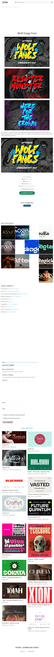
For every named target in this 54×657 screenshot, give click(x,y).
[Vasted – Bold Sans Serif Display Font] (40, 485)
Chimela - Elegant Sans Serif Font (37, 582)
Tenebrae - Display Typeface (36, 559)
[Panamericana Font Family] (8, 261)
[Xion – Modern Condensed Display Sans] (40, 595)
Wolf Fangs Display (25, 362)
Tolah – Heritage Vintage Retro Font (12, 600)
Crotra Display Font (16, 296)
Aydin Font (10, 301)
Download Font (28, 193)
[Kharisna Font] (8, 247)
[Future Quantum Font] (40, 507)
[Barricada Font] (14, 538)
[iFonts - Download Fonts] (6, 2)
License (22, 186)
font (17, 362)
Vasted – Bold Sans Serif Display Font (38, 494)
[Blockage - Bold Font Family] (14, 481)
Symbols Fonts (18, 469)
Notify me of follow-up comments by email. (14, 415)
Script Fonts (11, 469)
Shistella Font (9, 306)
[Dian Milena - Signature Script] (14, 613)
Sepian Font (5, 445)
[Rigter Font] (46, 247)
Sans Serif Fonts (38, 496)
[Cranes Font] (8, 232)
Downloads (25, 183)
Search (15, 2)
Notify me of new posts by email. (12, 418)
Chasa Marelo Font (11, 312)
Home (2, 6)
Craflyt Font (5, 513)
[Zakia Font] (40, 439)
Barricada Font (6, 555)
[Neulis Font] (46, 232)
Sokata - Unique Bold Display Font (12, 577)
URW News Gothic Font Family (12, 291)
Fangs (13, 362)
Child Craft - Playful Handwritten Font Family (38, 628)
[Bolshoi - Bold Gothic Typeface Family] (40, 462)
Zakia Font (31, 449)
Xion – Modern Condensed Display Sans (39, 604)
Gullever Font (6, 467)
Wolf (19, 362)
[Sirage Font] (32, 247)
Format (26, 181)
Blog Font (10, 299)
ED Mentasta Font (15, 309)
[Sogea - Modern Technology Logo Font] (22, 232)
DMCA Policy (31, 651)
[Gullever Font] (14, 458)
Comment (5, 380)
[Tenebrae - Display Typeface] (40, 541)
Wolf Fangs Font (35, 362)
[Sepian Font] (14, 437)
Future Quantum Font (34, 517)
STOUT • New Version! (12, 304)
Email (4, 408)
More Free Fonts (27, 428)
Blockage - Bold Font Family (10, 490)
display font (8, 362)
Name (4, 402)
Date (24, 179)
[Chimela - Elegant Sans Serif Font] (40, 572)
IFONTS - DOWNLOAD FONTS (27, 647)
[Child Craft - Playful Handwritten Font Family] (40, 618)
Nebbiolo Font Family (14, 288)
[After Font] (22, 261)
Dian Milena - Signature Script (10, 623)
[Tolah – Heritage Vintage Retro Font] (14, 591)
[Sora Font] (46, 276)
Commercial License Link (27, 189)
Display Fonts (8, 6)
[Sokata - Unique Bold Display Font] (14, 568)
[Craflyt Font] (14, 503)
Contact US (22, 651)
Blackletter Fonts (5, 447)
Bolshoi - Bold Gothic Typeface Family (38, 471)
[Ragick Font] (46, 261)
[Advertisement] (27, 20)
